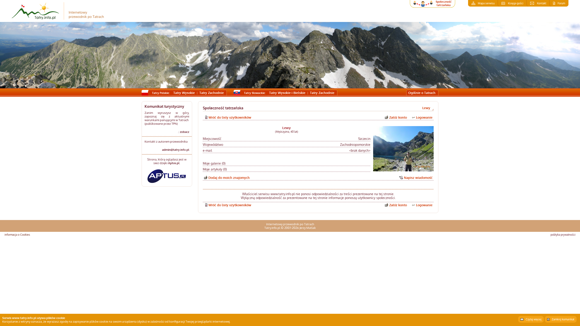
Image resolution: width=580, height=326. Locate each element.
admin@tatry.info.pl (175, 149)
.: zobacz (183, 132)
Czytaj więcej (533, 319)
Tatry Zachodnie (211, 93)
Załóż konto (398, 117)
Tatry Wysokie (184, 93)
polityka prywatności (563, 234)
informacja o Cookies (17, 234)
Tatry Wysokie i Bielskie (287, 93)
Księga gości (515, 3)
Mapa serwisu (486, 3)
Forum (561, 3)
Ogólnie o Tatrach (421, 93)
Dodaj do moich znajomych (229, 178)
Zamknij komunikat (563, 319)
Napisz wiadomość (418, 178)
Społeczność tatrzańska (444, 3)
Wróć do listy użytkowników (229, 117)
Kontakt (541, 3)
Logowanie (424, 117)
